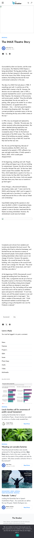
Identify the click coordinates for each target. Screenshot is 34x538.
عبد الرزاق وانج (9, 47)
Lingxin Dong (9, 423)
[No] (32, 531)
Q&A (3, 354)
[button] (3, 2)
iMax (14, 317)
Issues (3, 357)
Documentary (6, 491)
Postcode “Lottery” (9, 495)
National (17, 491)
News (3, 342)
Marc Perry (8, 464)
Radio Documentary (7, 493)
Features (4, 346)
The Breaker (17, 518)
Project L (4, 350)
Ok (17, 535)
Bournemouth (6, 317)
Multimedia (5, 372)
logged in (13, 334)
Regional (4, 37)
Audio (4, 365)
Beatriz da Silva (10, 506)
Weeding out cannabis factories (14, 447)
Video (4, 369)
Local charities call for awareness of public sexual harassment (16, 410)
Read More (27, 424)
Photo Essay (5, 361)
